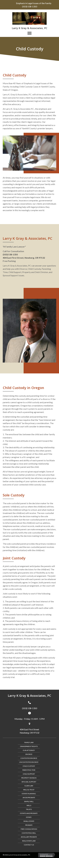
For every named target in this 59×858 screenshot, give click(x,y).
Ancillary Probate (29, 837)
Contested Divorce (28, 758)
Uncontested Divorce (28, 762)
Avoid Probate (29, 798)
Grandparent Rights (29, 746)
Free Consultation (29, 829)
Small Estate (28, 821)
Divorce (28, 754)
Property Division (28, 778)
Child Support (29, 774)
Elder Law (29, 786)
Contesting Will (29, 833)
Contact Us (29, 845)
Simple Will (29, 801)
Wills (29, 805)
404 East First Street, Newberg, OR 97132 (24, 257)
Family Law (28, 742)
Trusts (29, 809)
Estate (29, 817)
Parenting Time (28, 770)
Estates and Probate (29, 813)
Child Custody (29, 766)
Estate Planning (29, 794)
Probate (29, 825)
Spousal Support (29, 782)
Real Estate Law (29, 841)
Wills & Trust (28, 790)
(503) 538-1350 (29, 6)
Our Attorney (29, 750)
